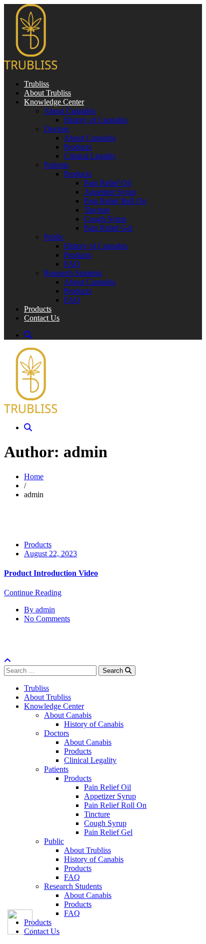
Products (38, 544)
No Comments (47, 618)
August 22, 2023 (50, 553)
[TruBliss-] (30, 67)
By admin (39, 609)
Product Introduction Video (51, 573)
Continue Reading (33, 592)
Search (113, 670)
